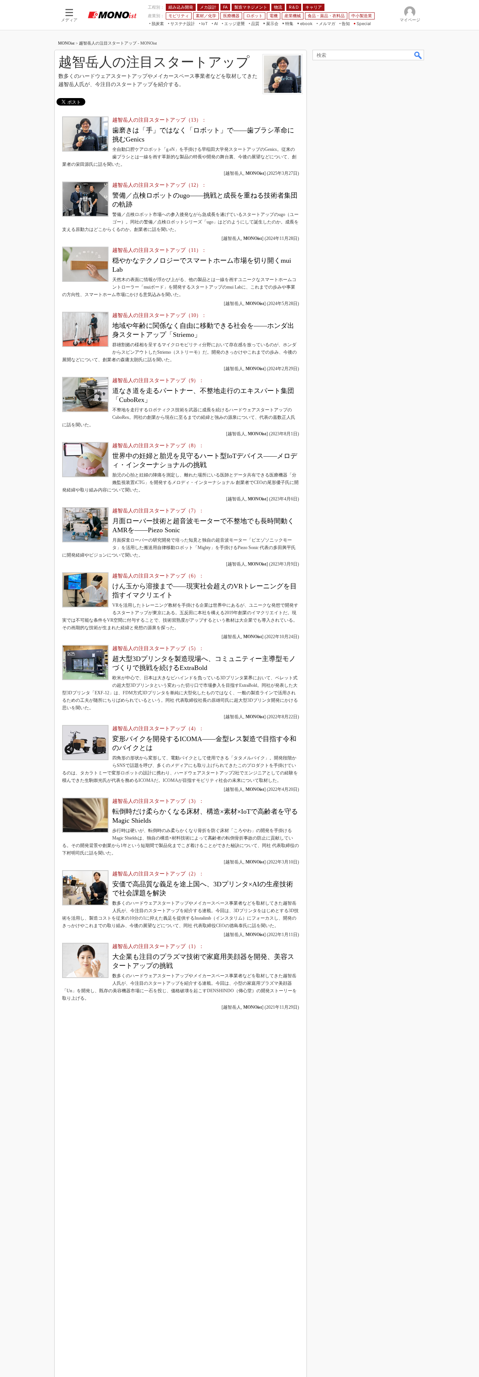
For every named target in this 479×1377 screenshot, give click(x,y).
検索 (418, 55)
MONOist (66, 43)
